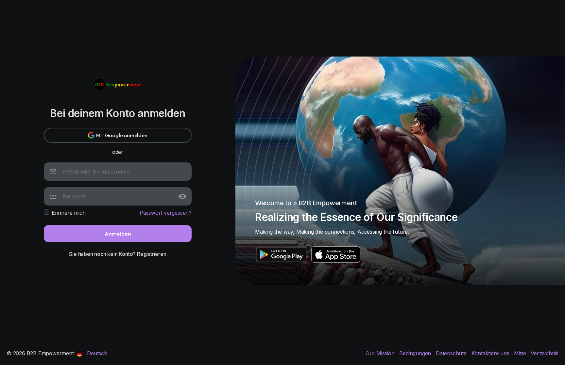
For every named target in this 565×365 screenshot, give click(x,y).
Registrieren (151, 254)
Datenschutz (452, 353)
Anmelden (118, 233)
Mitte (520, 353)
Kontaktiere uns (491, 353)
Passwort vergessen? (166, 212)
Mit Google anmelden (121, 135)
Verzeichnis (544, 353)
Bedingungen (416, 353)
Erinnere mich (68, 212)
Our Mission (381, 353)
